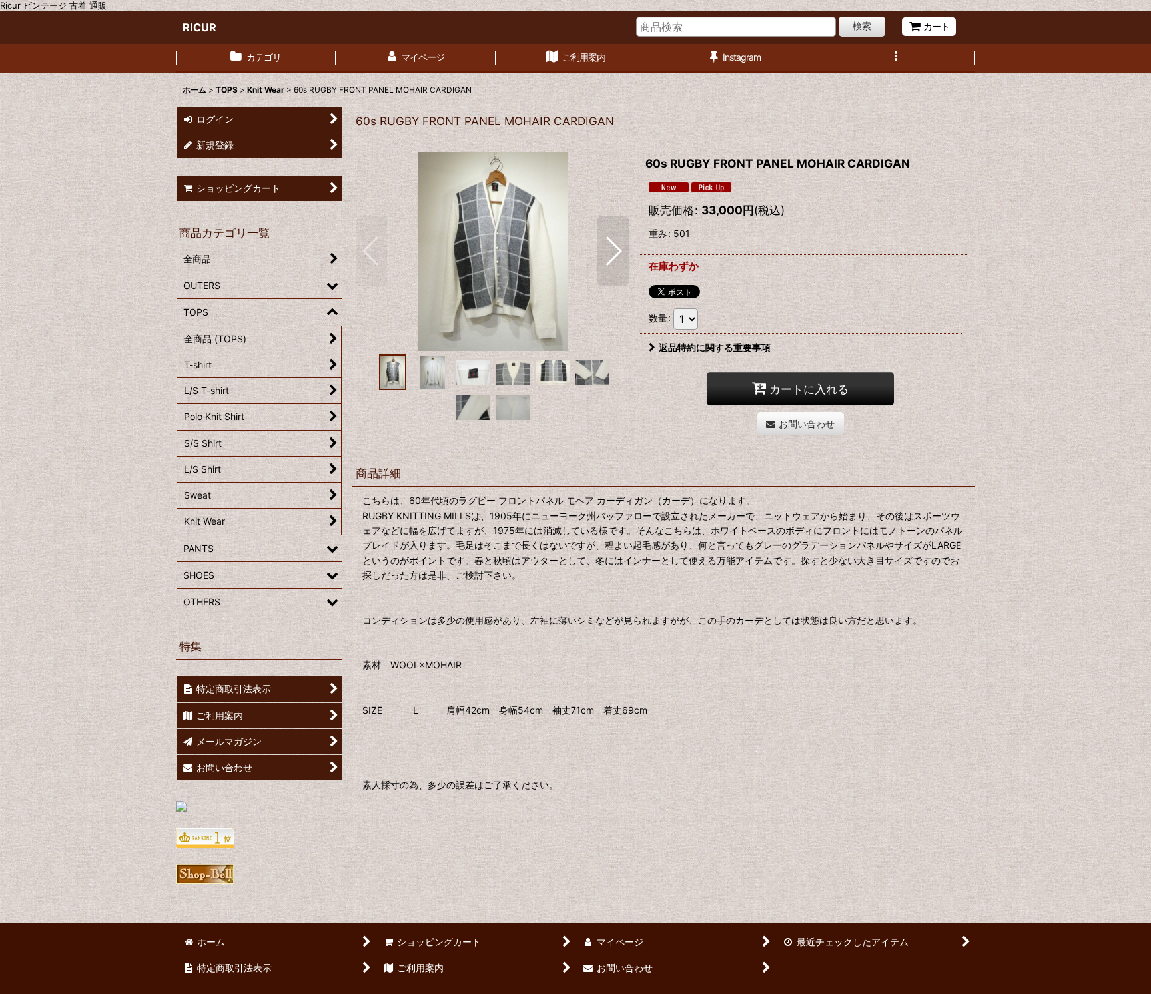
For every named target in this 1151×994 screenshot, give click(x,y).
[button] (895, 58)
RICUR (199, 27)
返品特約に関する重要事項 (715, 347)
